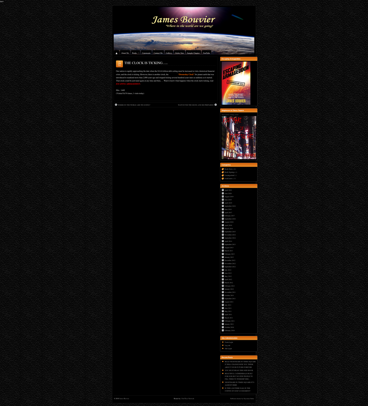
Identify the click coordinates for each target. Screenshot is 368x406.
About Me (125, 52)
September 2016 (230, 219)
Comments (146, 52)
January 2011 (229, 324)
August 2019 (229, 196)
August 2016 (229, 222)
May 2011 (228, 311)
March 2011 (229, 318)
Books (134, 52)
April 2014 (228, 241)
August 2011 (229, 302)
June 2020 (228, 193)
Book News (229, 169)
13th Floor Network (187, 398)
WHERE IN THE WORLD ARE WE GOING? (134, 105)
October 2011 (229, 295)
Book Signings (230, 172)
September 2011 (230, 298)
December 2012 (230, 260)
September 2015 (230, 231)
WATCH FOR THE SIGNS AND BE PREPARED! (196, 105)
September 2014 (230, 238)
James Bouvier (124, 398)
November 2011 (230, 292)
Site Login (228, 348)
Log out (227, 345)
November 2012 (230, 263)
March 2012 (229, 282)
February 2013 (230, 254)
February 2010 (230, 330)
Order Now (179, 52)
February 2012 (230, 286)
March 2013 (229, 250)
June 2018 (228, 209)
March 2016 (229, 228)
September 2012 (230, 266)
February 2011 (230, 321)
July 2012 (228, 270)
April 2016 (228, 225)
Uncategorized (229, 175)
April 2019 (228, 203)
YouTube (206, 52)
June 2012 (228, 273)
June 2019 (228, 199)
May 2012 (228, 276)
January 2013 (229, 257)
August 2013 (229, 247)
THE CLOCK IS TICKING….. (146, 62)
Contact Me (158, 52)
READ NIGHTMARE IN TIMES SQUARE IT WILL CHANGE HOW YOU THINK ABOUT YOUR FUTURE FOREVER (240, 364)
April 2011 (228, 314)
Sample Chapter (193, 52)
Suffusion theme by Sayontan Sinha (242, 398)
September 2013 (230, 244)
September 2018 (230, 206)
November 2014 (230, 235)
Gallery (169, 52)
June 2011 (228, 308)
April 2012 (228, 279)
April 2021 (228, 190)
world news (229, 178)
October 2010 (229, 327)
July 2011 (228, 305)
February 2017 (230, 215)
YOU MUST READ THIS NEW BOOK (239, 370)
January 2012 (229, 289)
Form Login (229, 342)
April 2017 (228, 212)
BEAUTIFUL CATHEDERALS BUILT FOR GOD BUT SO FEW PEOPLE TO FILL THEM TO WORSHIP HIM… (239, 376)
